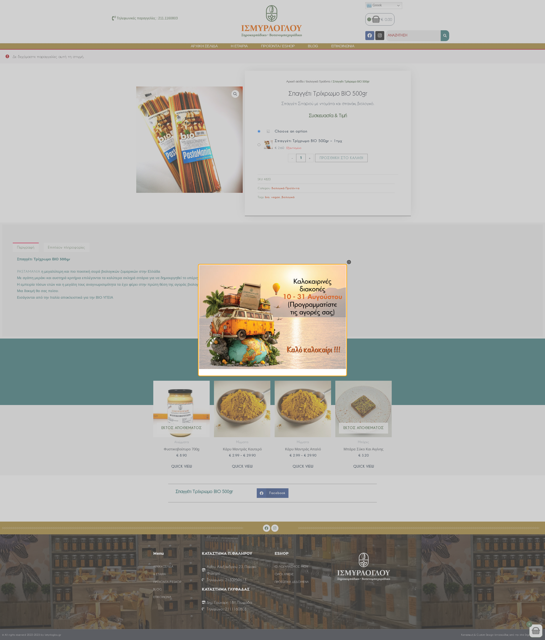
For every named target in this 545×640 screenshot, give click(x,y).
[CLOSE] (349, 262)
